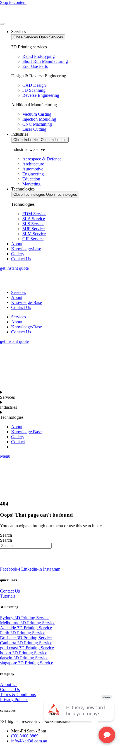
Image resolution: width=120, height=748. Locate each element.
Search (6, 535)
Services (18, 292)
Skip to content (13, 2)
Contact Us (21, 307)
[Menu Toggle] (2, 23)
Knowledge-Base (26, 302)
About (16, 297)
